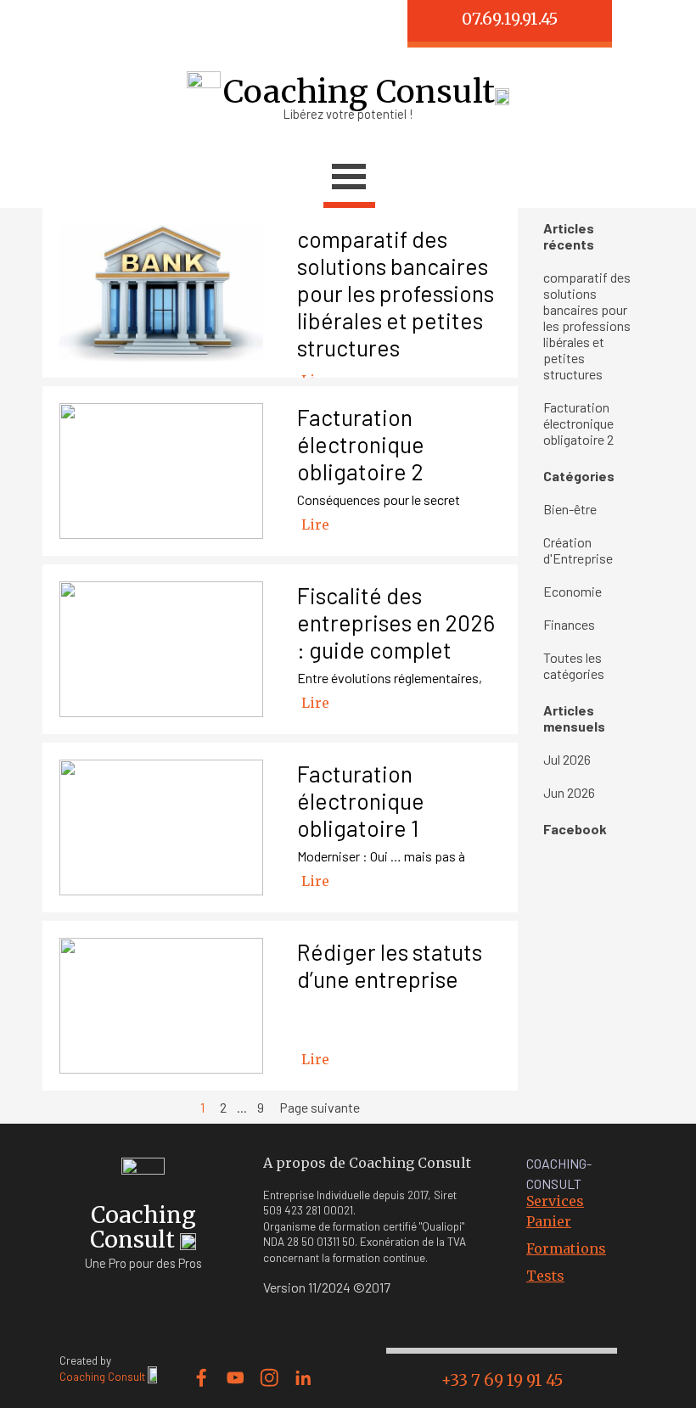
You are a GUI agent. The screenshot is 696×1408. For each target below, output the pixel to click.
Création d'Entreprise (578, 550)
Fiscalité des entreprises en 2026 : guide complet (396, 622)
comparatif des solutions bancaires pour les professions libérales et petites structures (395, 293)
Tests (545, 1275)
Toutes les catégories (573, 665)
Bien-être (570, 509)
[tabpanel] (165, 23)
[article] (280, 293)
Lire (315, 524)
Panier (548, 1221)
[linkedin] (303, 1378)
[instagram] (269, 1378)
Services (555, 1200)
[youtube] (235, 1378)
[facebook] (201, 1378)
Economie (572, 591)
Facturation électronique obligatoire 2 (360, 444)
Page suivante (319, 1107)
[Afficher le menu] (349, 179)
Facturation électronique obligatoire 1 (360, 800)
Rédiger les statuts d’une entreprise (389, 965)
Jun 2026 (569, 792)
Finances (569, 624)
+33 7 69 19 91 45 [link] (502, 1380)
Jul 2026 (567, 759)
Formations (566, 1248)
